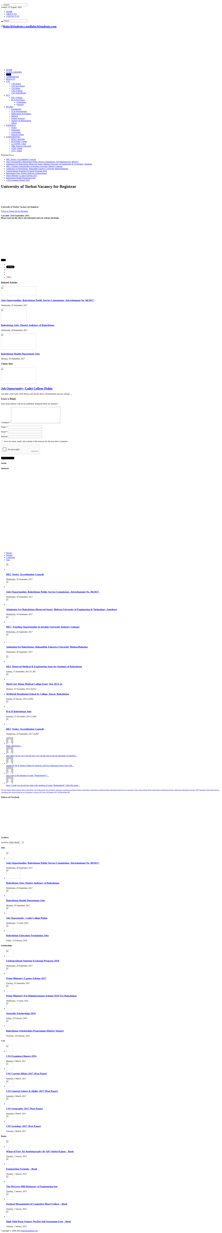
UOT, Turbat (16, 151)
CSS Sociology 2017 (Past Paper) (23, 1126)
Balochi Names (17, 134)
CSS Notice (16, 84)
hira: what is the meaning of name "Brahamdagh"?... (27, 775)
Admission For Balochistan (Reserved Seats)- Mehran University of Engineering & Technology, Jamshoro (49, 164)
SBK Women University (21, 146)
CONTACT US (12, 16)
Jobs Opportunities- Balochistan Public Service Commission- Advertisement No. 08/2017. (42, 162)
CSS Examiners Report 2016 (18, 180)
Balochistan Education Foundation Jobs (27, 935)
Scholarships (86, 790)
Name (4, 427)
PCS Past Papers (18, 100)
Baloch (9, 790)
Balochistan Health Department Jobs (21, 178)
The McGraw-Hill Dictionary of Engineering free (31, 1186)
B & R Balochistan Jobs (18, 711)
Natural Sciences (18, 118)
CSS (8, 81)
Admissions (59, 790)
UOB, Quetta (16, 148)
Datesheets (15, 130)
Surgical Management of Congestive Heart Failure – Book (36, 1204)
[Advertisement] (111, 2)
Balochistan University (189, 790)
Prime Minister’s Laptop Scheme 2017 (21, 176)
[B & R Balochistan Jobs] (9, 706)
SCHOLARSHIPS (14, 72)
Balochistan (178, 790)
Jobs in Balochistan (39, 790)
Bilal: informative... (14, 746)
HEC (197, 790)
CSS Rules (15, 88)
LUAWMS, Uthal (18, 144)
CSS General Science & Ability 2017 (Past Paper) (32, 1091)
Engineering (16, 109)
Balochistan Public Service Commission (122, 790)
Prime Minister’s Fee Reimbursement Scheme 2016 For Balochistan (41, 995)
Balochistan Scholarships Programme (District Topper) (35, 1030)
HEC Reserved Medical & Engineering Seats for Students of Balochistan (44, 666)
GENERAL (11, 125)
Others (14, 123)
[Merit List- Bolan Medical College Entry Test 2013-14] (9, 679)
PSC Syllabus (16, 97)
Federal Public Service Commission (22, 792)
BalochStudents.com (29, 1231)
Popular (9, 555)
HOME (9, 12)
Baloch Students (16, 790)
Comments (10, 557)
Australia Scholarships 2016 (21, 1013)
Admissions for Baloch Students (72, 790)
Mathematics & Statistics (21, 114)
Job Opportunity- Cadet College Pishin (26, 388)
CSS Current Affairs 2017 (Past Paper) (26, 1073)
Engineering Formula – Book (21, 1169)
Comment (6, 422)
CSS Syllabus (16, 91)
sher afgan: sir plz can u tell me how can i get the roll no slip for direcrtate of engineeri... (41, 756)
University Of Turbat (39, 792)
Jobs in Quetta (143, 790)
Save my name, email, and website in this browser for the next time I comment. (36, 441)
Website (4, 436)
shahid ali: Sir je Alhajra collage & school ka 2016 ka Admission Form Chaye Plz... (40, 766)
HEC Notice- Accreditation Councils (21, 159)
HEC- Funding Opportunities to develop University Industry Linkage (34, 166)
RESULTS (10, 79)
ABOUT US (11, 14)
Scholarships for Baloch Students (100, 790)
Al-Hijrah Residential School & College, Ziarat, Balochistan (37, 694)
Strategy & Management (21, 121)
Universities (16, 132)
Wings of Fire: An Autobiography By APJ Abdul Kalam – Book (40, 1151)
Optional (20, 104)
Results (150, 790)
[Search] (2, 5)
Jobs (5, 790)
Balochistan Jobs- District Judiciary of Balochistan (26, 173)
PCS (8, 95)
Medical (14, 116)
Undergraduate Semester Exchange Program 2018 (26, 171)
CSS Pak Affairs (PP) (64, 792)
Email (4, 432)
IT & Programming (19, 111)
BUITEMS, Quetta (19, 141)
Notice (14, 128)
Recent (9, 553)
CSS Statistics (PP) (51, 792)
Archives (4, 842)
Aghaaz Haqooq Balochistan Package (163, 790)
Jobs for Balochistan (28, 790)
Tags (8, 560)
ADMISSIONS (12, 77)
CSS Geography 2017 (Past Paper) (24, 1108)
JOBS (8, 74)
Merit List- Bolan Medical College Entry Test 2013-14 (34, 684)
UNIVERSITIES (13, 137)
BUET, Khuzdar (18, 139)
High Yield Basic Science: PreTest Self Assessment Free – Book (38, 1221)
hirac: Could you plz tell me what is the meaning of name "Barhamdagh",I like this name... (43, 785)
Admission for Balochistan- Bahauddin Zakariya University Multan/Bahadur (37, 169)
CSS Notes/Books (18, 93)
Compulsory (21, 102)
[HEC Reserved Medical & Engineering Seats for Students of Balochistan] (9, 661)
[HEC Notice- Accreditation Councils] (9, 724)
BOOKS (9, 107)
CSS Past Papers (18, 86)
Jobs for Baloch (50, 790)
